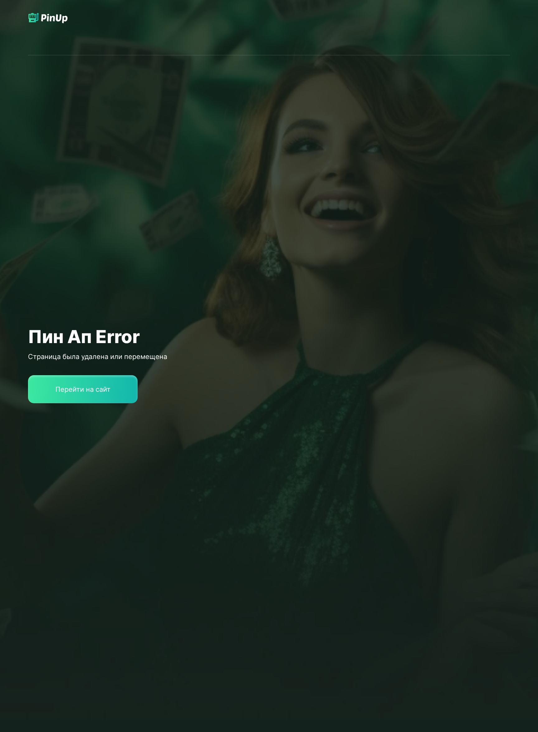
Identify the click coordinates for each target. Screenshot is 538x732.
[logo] (52, 27)
